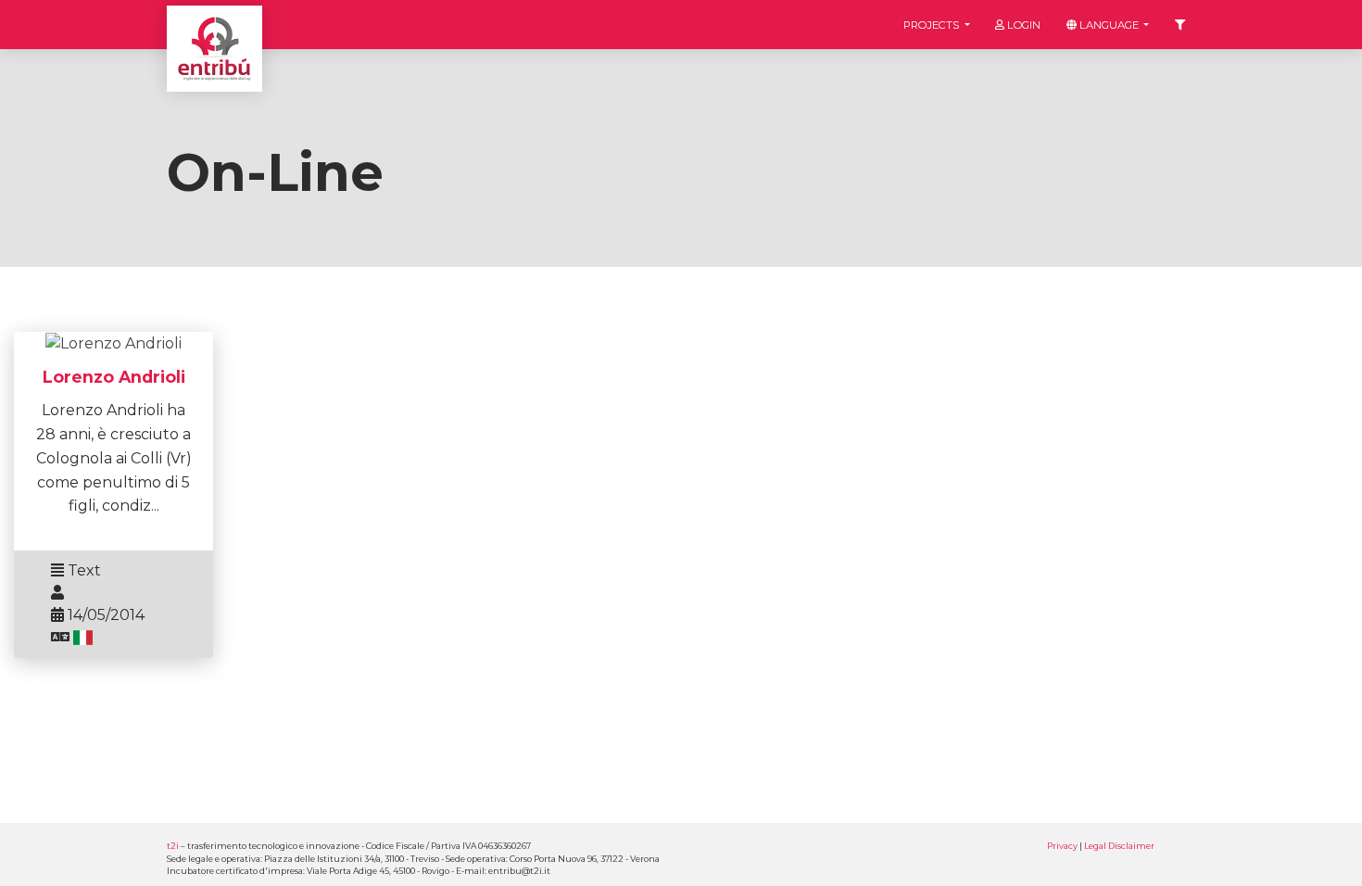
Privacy (1062, 846)
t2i (173, 846)
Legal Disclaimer (1119, 846)
